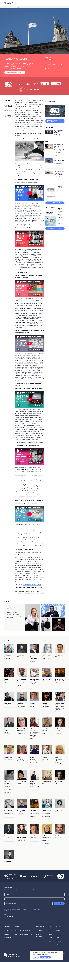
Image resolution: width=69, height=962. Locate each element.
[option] (45, 617)
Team (57, 933)
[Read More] (49, 133)
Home (5, 7)
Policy (17, 926)
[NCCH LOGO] (22, 89)
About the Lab (59, 930)
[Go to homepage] (8, 3)
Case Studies (40, 926)
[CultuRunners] (8, 84)
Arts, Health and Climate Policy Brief (23, 934)
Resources (7, 940)
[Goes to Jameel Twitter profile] (5, 916)
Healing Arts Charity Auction (32, 584)
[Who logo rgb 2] (8, 105)
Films (49, 941)
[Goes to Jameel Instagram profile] (7, 916)
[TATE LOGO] (44, 84)
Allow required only (45, 957)
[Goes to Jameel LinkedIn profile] (10, 916)
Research (7, 926)
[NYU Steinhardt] (29, 876)
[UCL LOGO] (56, 84)
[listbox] (45, 617)
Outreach (9, 7)
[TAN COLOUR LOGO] (8, 116)
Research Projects (8, 930)
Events (13, 7)
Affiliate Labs (7, 937)
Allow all (35, 957)
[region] (45, 617)
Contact (58, 944)
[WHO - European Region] (10, 876)
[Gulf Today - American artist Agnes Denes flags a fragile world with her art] (49, 173)
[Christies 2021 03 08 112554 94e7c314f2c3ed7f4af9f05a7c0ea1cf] (28, 84)
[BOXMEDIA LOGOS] (34, 89)
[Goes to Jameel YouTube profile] (12, 916)
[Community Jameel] (47, 876)
